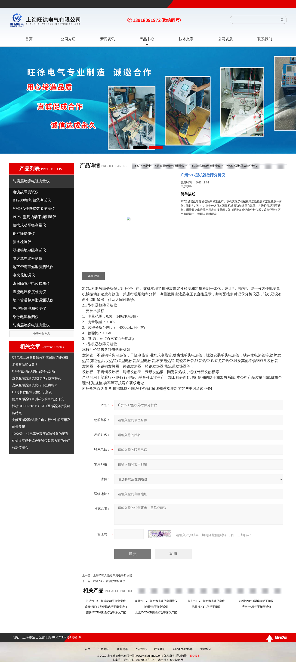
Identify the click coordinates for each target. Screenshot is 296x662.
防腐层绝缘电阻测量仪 (171, 165)
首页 (137, 165)
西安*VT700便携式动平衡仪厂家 (107, 612)
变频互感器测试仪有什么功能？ (34, 385)
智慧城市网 (176, 660)
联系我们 (159, 649)
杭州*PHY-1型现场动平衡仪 (257, 601)
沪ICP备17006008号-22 (139, 660)
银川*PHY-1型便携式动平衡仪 (208, 601)
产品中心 (148, 165)
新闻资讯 (122, 649)
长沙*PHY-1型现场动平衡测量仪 (107, 601)
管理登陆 (205, 649)
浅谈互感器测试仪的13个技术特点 (36, 378)
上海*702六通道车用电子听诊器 (112, 575)
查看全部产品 (41, 333)
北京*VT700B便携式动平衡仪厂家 (157, 612)
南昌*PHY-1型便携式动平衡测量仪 (157, 601)
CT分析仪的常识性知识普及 (32, 392)
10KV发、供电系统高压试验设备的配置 (40, 434)
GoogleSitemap (183, 649)
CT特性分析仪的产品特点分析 (33, 371)
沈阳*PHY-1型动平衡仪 (207, 606)
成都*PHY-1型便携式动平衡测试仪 (107, 606)
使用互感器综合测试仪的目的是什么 (38, 399)
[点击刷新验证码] (159, 534)
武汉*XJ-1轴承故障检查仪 (109, 581)
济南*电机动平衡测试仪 (258, 606)
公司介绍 (103, 649)
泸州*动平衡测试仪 (157, 606)
